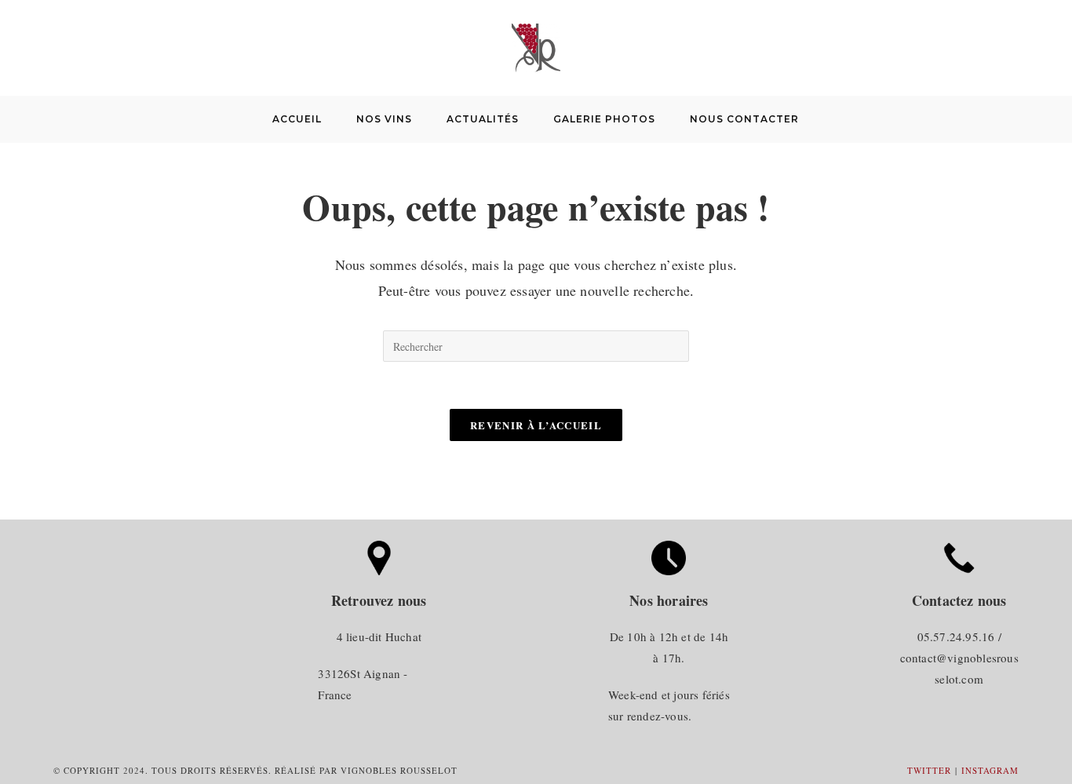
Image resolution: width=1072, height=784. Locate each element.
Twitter (929, 770)
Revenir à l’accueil (536, 425)
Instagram (990, 770)
